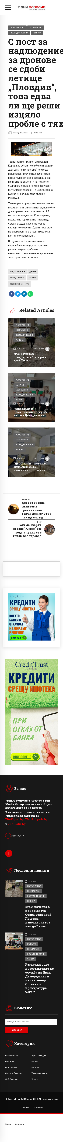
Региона (37, 32)
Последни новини (19, 32)
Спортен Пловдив (13, 1073)
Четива (19, 400)
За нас (26, 1107)
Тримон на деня (39, 1073)
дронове (32, 271)
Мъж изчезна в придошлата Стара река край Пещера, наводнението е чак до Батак (29, 360)
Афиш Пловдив (38, 1055)
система (32, 278)
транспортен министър (19, 284)
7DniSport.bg (14, 819)
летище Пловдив (17, 278)
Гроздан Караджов (17, 271)
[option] (31, 149)
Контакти (38, 1107)
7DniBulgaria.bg (36, 819)
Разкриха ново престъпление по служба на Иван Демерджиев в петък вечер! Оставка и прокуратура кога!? (30, 415)
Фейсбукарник (12, 1079)
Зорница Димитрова (20, 133)
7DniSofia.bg (17, 824)
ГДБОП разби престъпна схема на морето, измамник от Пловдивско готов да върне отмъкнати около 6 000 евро (31, 471)
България (20, 385)
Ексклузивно (36, 27)
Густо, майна (11, 1067)
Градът (34, 1061)
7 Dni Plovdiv (39, 349)
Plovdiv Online (17, 27)
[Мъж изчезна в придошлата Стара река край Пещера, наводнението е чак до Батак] (31, 343)
